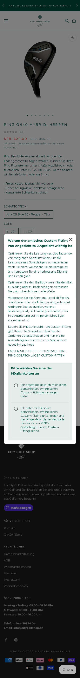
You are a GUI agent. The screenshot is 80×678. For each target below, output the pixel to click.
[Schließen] (70, 239)
